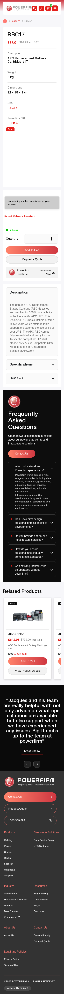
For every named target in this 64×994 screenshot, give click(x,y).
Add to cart (32, 250)
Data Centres (11, 911)
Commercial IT (12, 917)
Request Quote (42, 941)
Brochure (39, 911)
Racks (7, 858)
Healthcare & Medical (15, 899)
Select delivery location (19, 216)
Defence (8, 905)
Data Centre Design (44, 840)
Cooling (8, 852)
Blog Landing (41, 893)
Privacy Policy (11, 959)
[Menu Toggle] (55, 8)
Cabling (8, 840)
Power (7, 846)
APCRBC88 (16, 634)
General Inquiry (42, 935)
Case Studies (41, 899)
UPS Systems (41, 846)
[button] (27, 764)
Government (11, 893)
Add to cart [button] (28, 661)
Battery (16, 20)
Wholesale (9, 869)
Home (5, 21)
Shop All (8, 875)
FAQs (37, 905)
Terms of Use (11, 965)
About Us (9, 935)
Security (8, 863)
